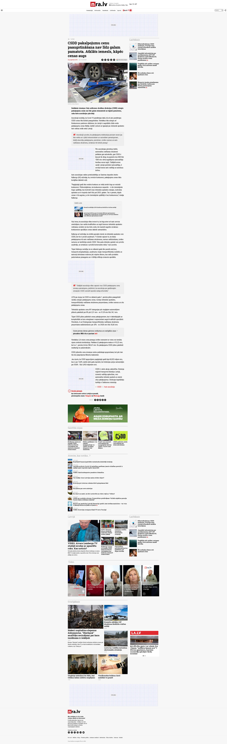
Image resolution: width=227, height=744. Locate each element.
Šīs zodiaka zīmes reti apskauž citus (146, 74)
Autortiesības (102, 737)
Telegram (88, 396)
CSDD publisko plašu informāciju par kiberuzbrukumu (120, 443)
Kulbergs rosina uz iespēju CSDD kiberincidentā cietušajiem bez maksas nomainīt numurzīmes (74, 445)
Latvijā (72, 39)
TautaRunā (105, 10)
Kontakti (121, 737)
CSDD (98, 387)
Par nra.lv (70, 737)
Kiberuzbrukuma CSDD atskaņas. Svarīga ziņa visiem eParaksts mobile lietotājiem (147, 46)
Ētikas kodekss (109, 737)
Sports (119, 10)
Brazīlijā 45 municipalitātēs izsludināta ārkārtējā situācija (92, 462)
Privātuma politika (85, 737)
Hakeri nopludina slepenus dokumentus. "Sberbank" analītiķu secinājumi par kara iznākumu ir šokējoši (83, 634)
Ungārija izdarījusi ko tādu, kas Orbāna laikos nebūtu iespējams (81, 676)
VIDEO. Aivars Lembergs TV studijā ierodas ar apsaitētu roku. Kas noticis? (82, 546)
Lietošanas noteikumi (94, 737)
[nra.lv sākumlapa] (98, 4)
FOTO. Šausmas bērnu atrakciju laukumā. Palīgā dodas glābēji (106, 532)
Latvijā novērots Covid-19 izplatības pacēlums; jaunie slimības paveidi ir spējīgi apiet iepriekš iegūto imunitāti (98, 467)
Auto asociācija (108, 387)
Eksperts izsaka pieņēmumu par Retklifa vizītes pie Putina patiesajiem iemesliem (148, 84)
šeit (96, 333)
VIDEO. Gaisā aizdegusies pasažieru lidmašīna (88, 472)
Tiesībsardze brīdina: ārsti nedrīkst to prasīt (109, 676)
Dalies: (91, 400)
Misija (78, 737)
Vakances (116, 737)
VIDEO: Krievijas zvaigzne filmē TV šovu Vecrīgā (89, 510)
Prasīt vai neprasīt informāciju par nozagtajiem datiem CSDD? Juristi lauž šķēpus (104, 445)
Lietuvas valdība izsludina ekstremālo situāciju (120, 532)
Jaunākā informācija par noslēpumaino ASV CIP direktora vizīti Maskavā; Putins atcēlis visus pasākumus (147, 56)
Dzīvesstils (97, 10)
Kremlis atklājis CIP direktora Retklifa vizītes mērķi (100, 207)
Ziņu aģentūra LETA (72, 59)
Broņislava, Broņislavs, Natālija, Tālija (118, 5)
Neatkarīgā (89, 10)
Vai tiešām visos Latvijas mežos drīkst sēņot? (88, 478)
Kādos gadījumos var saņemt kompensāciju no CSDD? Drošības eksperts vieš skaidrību (90, 445)
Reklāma (75, 737)
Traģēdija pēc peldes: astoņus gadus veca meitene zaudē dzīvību (148, 65)
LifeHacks (113, 10)
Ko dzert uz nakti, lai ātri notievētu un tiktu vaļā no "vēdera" (94, 494)
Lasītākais (134, 39)
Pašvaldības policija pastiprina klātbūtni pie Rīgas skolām (121, 549)
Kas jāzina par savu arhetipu (82, 488)
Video (71, 562)
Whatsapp (97, 396)
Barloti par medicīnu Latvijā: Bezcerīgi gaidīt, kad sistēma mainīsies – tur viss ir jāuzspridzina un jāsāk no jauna (100, 504)
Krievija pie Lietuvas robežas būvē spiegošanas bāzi (90, 483)
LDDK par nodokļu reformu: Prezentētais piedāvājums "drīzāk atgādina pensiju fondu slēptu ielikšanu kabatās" (100, 499)
